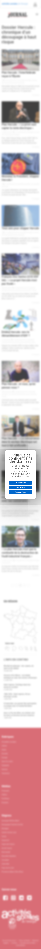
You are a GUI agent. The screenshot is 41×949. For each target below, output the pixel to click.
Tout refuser (20, 487)
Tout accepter (20, 483)
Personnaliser (20, 492)
